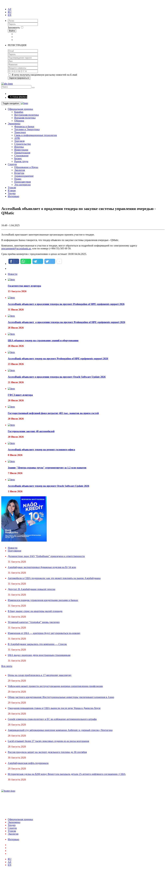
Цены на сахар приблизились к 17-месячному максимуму (39, 675)
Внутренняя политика (26, 114)
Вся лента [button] (6, 666)
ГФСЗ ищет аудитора (20, 395)
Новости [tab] (12, 274)
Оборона (19, 120)
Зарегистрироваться (19, 78)
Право (17, 178)
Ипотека (19, 146)
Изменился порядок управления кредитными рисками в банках (43, 600)
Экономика (14, 123)
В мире (12, 190)
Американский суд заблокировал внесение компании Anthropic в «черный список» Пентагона (60, 730)
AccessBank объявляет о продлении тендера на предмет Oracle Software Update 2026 (57, 376)
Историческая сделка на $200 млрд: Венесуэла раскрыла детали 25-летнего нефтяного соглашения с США (67, 774)
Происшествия (22, 181)
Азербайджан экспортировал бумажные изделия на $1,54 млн (42, 567)
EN (9, 15)
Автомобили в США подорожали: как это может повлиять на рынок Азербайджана (54, 578)
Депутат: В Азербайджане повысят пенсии (31, 589)
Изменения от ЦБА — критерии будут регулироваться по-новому (44, 633)
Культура (19, 173)
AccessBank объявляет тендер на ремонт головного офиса (41, 449)
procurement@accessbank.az (16, 248)
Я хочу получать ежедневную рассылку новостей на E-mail (44, 74)
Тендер (12, 193)
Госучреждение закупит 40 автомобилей (31, 431)
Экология (19, 170)
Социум (12, 164)
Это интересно (22, 184)
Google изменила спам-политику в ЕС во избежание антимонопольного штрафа (52, 719)
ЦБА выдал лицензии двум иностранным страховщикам (39, 655)
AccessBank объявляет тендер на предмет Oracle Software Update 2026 (48, 486)
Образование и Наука (26, 167)
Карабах (18, 112)
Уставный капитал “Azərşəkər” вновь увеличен (34, 622)
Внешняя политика (25, 117)
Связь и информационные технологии (35, 135)
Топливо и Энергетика (27, 129)
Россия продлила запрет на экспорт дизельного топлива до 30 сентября (47, 752)
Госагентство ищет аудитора (24, 285)
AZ (9, 9)
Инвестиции (21, 149)
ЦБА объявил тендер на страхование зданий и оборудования (43, 340)
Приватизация (22, 152)
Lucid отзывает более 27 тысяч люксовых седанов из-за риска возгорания (48, 741)
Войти (12, 31)
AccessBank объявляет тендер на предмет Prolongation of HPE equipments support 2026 (58, 358)
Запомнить (14, 27)
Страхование (21, 155)
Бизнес (18, 158)
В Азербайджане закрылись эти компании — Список (37, 644)
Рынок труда (21, 161)
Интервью (13, 196)
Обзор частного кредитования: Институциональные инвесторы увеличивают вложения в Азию (61, 697)
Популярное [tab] (14, 550)
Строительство (22, 144)
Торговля (19, 141)
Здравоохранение (24, 176)
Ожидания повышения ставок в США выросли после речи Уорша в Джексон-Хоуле (54, 708)
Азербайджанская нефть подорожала (28, 763)
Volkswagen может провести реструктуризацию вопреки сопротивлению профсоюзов (55, 686)
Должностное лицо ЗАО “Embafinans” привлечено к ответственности (46, 556)
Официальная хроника (20, 109)
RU (10, 12)
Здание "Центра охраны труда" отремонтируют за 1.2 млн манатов (47, 467)
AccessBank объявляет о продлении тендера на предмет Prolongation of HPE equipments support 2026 (66, 304)
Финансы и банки (24, 126)
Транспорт (20, 132)
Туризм (12, 187)
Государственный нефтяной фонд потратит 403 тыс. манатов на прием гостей (53, 413)
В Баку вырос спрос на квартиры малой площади (35, 611)
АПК (17, 138)
